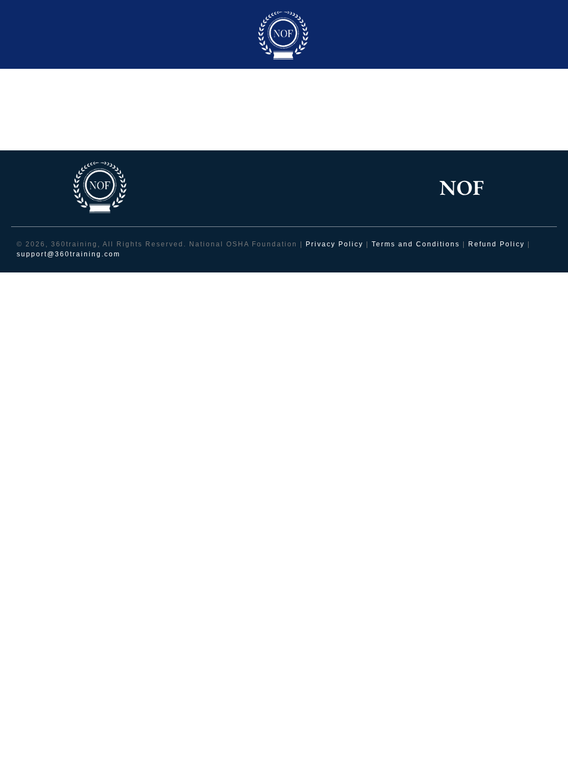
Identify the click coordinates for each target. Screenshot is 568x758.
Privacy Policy (334, 244)
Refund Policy (496, 244)
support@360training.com (68, 254)
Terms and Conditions (417, 244)
